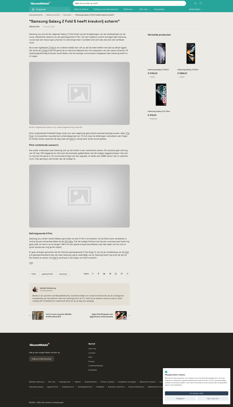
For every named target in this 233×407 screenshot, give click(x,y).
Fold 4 (72, 139)
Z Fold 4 (52, 47)
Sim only (51, 382)
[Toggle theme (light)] (195, 3)
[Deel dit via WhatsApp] (115, 273)
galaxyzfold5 (47, 274)
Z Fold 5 (45, 50)
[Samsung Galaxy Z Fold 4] (190, 53)
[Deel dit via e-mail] (121, 273)
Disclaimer (92, 370)
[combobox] (129, 3)
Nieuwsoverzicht (53, 15)
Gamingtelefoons (85, 387)
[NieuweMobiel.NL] (40, 3)
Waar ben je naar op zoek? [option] (86, 3)
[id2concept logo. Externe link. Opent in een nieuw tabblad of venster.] (166, 372)
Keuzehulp (159, 9)
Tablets (77, 382)
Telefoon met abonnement (105, 9)
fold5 (33, 274)
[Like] (170, 43)
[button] (195, 9)
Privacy (91, 361)
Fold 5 (55, 258)
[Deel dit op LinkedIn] (104, 273)
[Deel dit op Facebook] (98, 273)
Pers (90, 357)
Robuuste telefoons (116, 387)
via (31, 263)
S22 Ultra (69, 241)
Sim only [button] (143, 9)
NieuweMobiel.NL (36, 15)
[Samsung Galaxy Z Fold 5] (161, 53)
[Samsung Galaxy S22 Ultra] (161, 94)
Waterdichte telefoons (157, 387)
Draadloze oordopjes (127, 382)
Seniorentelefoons (136, 387)
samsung (63, 274)
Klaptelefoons (68, 387)
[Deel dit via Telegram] (110, 273)
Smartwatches (91, 382)
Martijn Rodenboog (48, 288)
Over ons (92, 348)
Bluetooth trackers (148, 382)
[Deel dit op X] (92, 273)
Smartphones (65, 382)
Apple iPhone (52, 387)
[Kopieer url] (127, 273)
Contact (91, 353)
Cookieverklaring (95, 365)
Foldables (100, 387)
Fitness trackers (107, 382)
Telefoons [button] (127, 9)
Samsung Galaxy (36, 387)
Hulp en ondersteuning (41, 359)
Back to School (81, 9)
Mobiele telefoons (36, 382)
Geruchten (67, 15)
